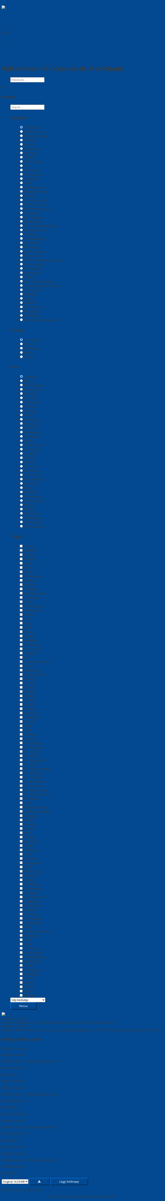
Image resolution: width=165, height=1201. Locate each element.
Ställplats (30, 294)
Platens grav (32, 863)
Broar (28, 145)
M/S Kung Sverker (36, 769)
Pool (27, 867)
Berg (28, 381)
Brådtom (30, 394)
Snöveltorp (32, 496)
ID (3, 1018)
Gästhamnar (33, 174)
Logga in (18, 26)
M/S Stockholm (34, 782)
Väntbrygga (32, 970)
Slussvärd (31, 914)
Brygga (29, 581)
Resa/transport (34, 252)
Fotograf (7, 1026)
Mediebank (20, 14)
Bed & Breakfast (35, 136)
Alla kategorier (32, 127)
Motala (30, 467)
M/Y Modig (31, 799)
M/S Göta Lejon (34, 760)
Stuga (28, 299)
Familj (28, 615)
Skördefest (32, 906)
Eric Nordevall (33, 606)
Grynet (29, 196)
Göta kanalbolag (35, 192)
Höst (28, 344)
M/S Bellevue (33, 747)
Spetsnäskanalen (36, 931)
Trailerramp (32, 953)
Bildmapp (19, 18)
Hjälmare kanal (34, 204)
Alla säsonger (32, 340)
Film (27, 628)
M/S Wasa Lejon (35, 790)
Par (27, 854)
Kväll (27, 726)
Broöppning (32, 576)
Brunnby (30, 398)
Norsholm (31, 475)
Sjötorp (30, 492)
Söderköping (33, 501)
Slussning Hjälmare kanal (41, 286)
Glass (28, 666)
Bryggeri (30, 585)
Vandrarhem (33, 307)
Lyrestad (30, 454)
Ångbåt (29, 559)
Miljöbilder (32, 222)
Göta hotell (31, 670)
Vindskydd (31, 316)
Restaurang (32, 889)
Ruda (28, 488)
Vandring (31, 311)
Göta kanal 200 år (35, 675)
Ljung (28, 441)
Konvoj (29, 722)
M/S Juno (30, 765)
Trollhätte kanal (34, 957)
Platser (113, 1030)
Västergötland (33, 526)
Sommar (31, 348)
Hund (28, 687)
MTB (27, 833)
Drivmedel (31, 598)
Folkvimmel (31, 645)
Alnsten (29, 555)
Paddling (30, 234)
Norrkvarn (31, 471)
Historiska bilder (35, 200)
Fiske (28, 632)
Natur (29, 837)
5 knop (29, 546)
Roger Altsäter (33, 897)
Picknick (30, 859)
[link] (17, 42)
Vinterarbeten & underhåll (41, 320)
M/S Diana (31, 756)
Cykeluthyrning (34, 593)
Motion (29, 829)
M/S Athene (32, 743)
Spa (27, 927)
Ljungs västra (33, 445)
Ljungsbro (31, 449)
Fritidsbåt (31, 170)
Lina (27, 730)
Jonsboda (31, 419)
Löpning (30, 735)
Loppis (29, 739)
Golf (27, 183)
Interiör (29, 700)
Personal (31, 243)
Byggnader (31, 149)
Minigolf (30, 824)
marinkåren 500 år (36, 812)
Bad (27, 563)
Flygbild (30, 640)
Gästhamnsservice (36, 662)
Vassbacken (32, 522)
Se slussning (33, 264)
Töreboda (31, 514)
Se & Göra (31, 256)
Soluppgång (32, 923)
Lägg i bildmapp (69, 1181)
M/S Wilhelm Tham (36, 794)
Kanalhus (30, 709)
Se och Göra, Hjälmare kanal (42, 260)
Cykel (29, 157)
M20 (27, 803)
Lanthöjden (32, 432)
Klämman (30, 428)
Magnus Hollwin (35, 807)
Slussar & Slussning (38, 281)
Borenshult (32, 389)
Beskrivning (9, 1022)
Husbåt (29, 692)
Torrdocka (31, 948)
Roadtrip (30, 893)
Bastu (28, 572)
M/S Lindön (32, 773)
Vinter (28, 357)
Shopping (31, 273)
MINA (28, 820)
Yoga (27, 991)
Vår (27, 353)
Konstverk (31, 717)
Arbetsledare (33, 132)
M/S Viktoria (32, 786)
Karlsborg (31, 424)
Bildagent (19, 22)
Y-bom (28, 987)
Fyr (26, 658)
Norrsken (30, 842)
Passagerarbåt (34, 239)
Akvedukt (30, 551)
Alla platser (30, 377)
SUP (27, 940)
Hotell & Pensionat (36, 209)
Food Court (31, 649)
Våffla (28, 966)
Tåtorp (29, 509)
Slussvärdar (32, 290)
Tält (27, 944)
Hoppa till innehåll (13, 4)
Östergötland (33, 479)
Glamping (30, 179)
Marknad (30, 816)
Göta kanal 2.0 (33, 187)
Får (26, 166)
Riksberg (30, 484)
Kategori (7, 1030)
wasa (28, 983)
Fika (27, 623)
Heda (28, 415)
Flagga (28, 636)
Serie (89, 1030)
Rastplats (30, 247)
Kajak (28, 705)
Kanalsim (30, 713)
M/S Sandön (32, 777)
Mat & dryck (32, 217)
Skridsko (30, 910)
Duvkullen (31, 402)
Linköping (31, 437)
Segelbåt (31, 901)
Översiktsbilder (34, 230)
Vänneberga (32, 518)
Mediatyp (69, 1030)
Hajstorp (30, 411)
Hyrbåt (29, 696)
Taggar (132, 1030)
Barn (27, 568)
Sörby (28, 505)
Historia (29, 683)
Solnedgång (32, 919)
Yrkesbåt (30, 996)
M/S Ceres (31, 752)
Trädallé (30, 303)
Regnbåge (31, 884)
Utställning (31, 961)
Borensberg (33, 385)
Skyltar (29, 277)
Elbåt (27, 602)
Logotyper (31, 213)
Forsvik (29, 407)
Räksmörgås (32, 871)
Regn (28, 880)
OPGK (28, 846)
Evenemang (32, 162)
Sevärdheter (33, 269)
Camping (30, 153)
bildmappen (52, 1190)
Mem (28, 462)
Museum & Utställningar (40, 226)
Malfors (29, 458)
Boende (30, 140)
